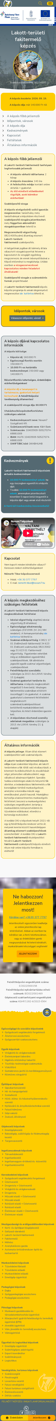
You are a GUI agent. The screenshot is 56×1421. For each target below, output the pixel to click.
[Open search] (40, 3)
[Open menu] (50, 3)
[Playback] (6, 543)
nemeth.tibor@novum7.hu (31, 583)
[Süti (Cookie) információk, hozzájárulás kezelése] (26, 1408)
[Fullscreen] (50, 543)
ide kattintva (27, 293)
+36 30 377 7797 (27, 579)
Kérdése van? (28, 917)
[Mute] (11, 543)
